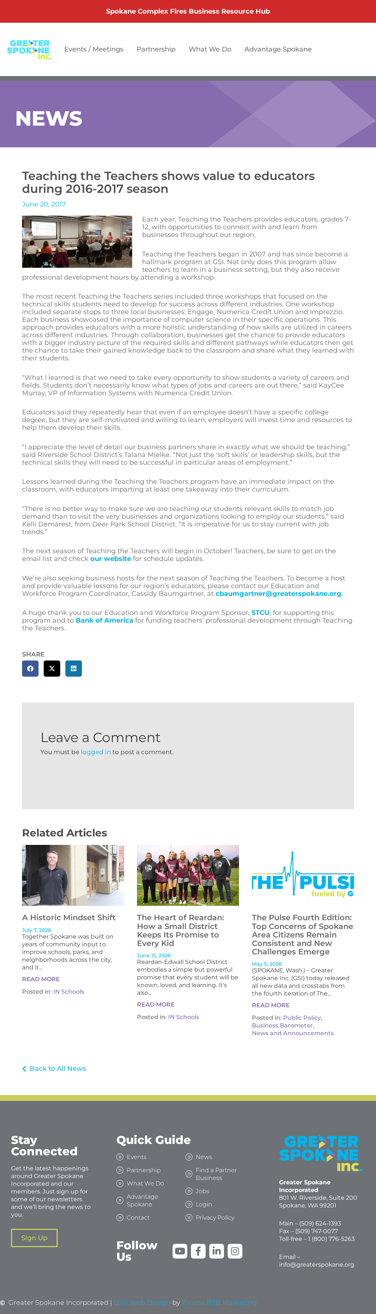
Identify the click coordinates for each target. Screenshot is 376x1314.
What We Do (210, 49)
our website (110, 559)
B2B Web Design (142, 1303)
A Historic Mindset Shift (69, 917)
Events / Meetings (93, 49)
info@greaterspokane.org (316, 1264)
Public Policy (302, 1017)
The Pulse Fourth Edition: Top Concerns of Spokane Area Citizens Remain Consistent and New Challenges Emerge (302, 934)
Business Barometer (282, 1025)
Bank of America (104, 620)
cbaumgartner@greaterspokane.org (278, 594)
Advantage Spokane (278, 49)
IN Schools (68, 991)
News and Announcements (293, 1033)
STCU (261, 613)
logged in (96, 752)
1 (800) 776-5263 (331, 1238)
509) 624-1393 (321, 1223)
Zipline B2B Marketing (219, 1303)
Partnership (156, 49)
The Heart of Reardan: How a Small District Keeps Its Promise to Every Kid (180, 930)
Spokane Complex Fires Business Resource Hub (188, 11)
